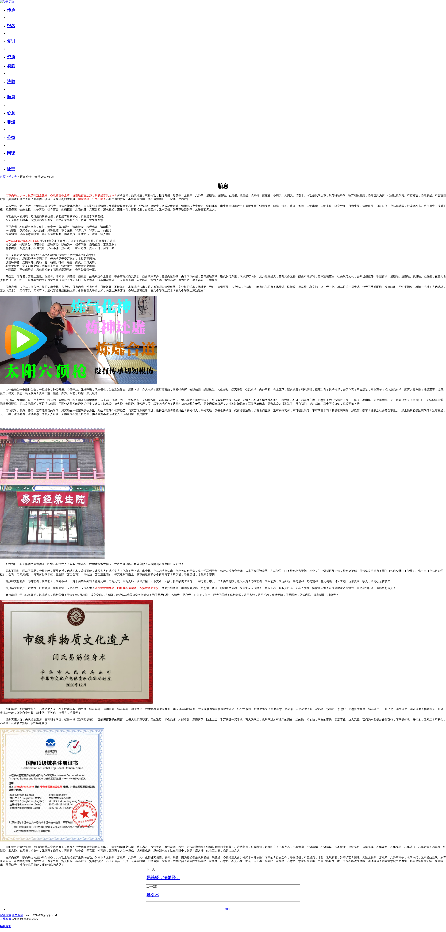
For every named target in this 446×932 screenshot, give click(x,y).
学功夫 (13, 176)
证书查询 (17, 915)
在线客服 (5, 918)
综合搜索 (5, 915)
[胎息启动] (7, 1)
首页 (3, 176)
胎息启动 (5, 926)
